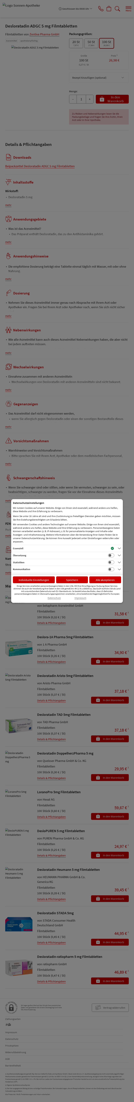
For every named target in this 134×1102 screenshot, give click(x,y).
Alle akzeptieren (105, 580)
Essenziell (18, 548)
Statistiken (18, 562)
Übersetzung (19, 555)
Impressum (80, 598)
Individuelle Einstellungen (34, 580)
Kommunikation (21, 569)
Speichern (72, 580)
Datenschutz (54, 598)
